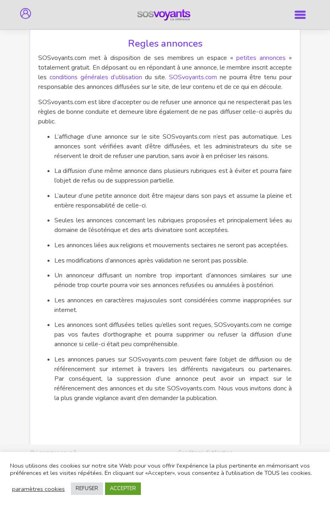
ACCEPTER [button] (123, 488)
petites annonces (261, 57)
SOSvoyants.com (193, 77)
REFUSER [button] (87, 488)
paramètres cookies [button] (38, 489)
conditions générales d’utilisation (96, 77)
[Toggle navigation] (300, 15)
